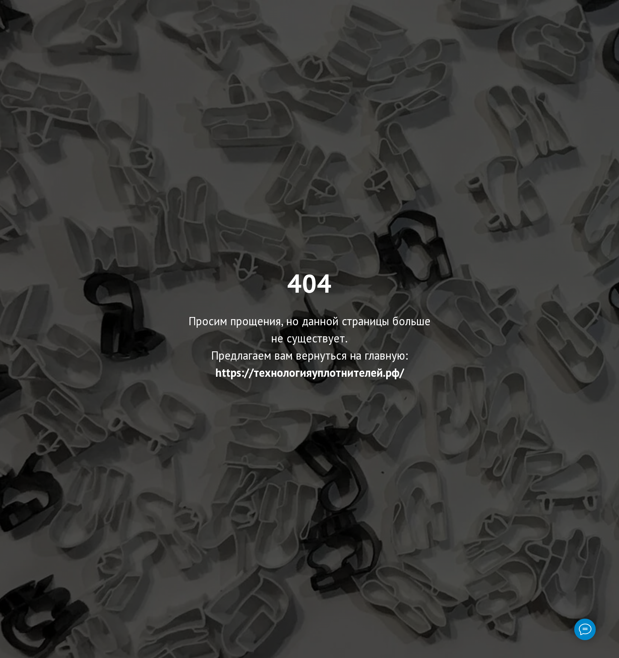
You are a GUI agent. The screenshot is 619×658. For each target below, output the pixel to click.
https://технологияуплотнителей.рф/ (309, 372)
